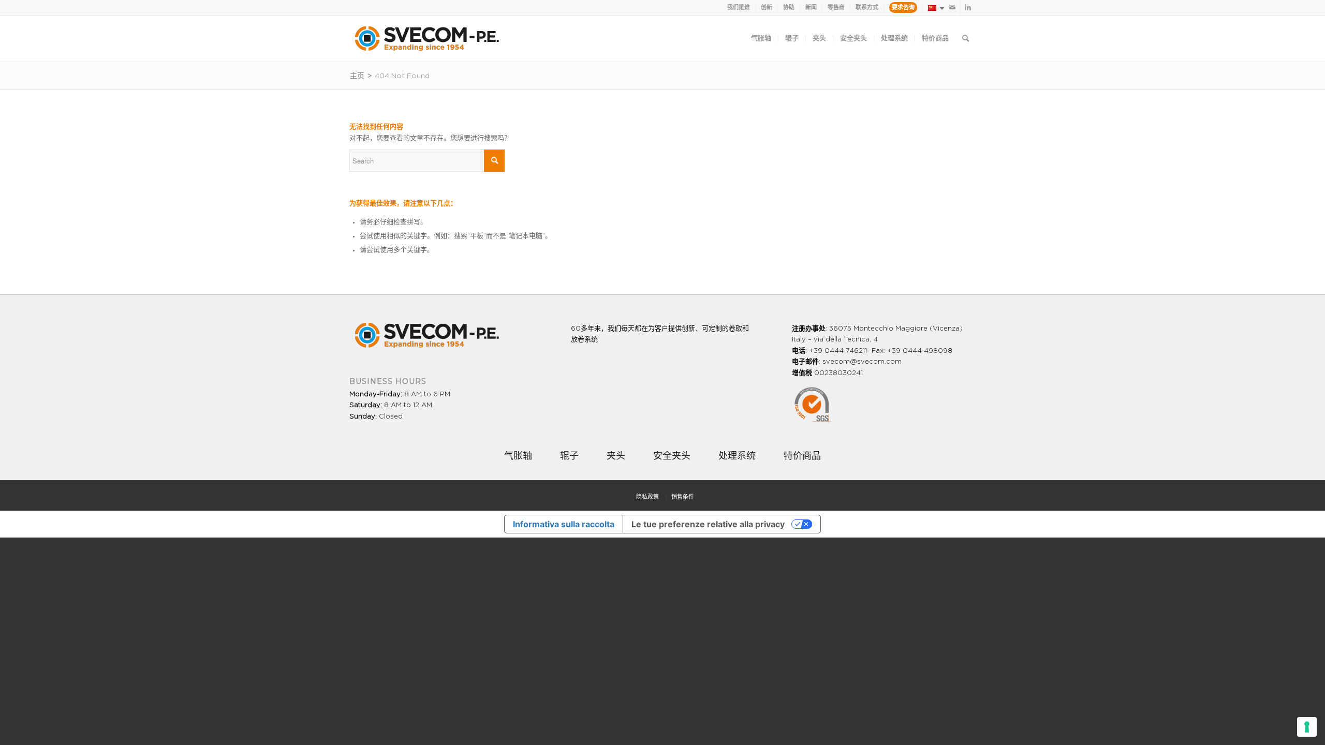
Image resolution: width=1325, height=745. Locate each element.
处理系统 (737, 456)
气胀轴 (518, 456)
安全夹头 (671, 456)
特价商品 (802, 456)
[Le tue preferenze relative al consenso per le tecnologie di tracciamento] (1307, 727)
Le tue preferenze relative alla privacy (708, 524)
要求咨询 (903, 7)
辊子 (569, 456)
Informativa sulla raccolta (563, 524)
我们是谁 (738, 7)
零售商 (836, 7)
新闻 (811, 7)
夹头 (616, 456)
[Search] (965, 39)
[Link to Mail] (952, 8)
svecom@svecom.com (862, 362)
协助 (788, 7)
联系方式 (867, 7)
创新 (766, 7)
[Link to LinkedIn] (968, 8)
